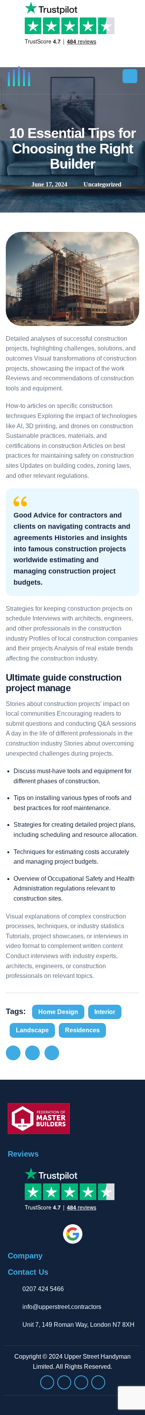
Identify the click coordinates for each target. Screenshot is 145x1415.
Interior (104, 1012)
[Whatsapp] (64, 1382)
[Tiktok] (98, 1382)
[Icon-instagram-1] (47, 1382)
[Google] (81, 1382)
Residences (82, 1030)
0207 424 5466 (43, 1289)
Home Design (58, 1012)
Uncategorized (102, 184)
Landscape (32, 1030)
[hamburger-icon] (130, 76)
